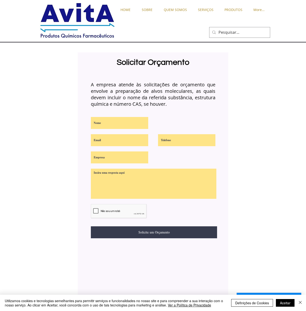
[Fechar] (300, 303)
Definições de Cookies (252, 302)
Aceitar (285, 302)
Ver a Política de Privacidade (189, 305)
